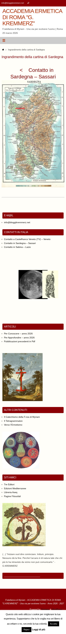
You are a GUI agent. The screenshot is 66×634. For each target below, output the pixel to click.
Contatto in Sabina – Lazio (17, 247)
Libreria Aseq (10, 492)
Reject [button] (26, 629)
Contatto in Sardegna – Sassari (20, 243)
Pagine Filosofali (12, 496)
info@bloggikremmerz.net (12, 3)
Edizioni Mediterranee (15, 488)
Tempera (45, 609)
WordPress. (57, 609)
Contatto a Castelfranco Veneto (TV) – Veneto (27, 239)
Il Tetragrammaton (13, 421)
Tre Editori (9, 484)
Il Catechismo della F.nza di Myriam (22, 417)
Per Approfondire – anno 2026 (19, 337)
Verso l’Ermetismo (13, 424)
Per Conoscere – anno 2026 (18, 333)
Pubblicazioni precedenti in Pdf (19, 341)
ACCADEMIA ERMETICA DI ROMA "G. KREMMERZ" (32, 17)
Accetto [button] (53, 624)
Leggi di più (38, 629)
